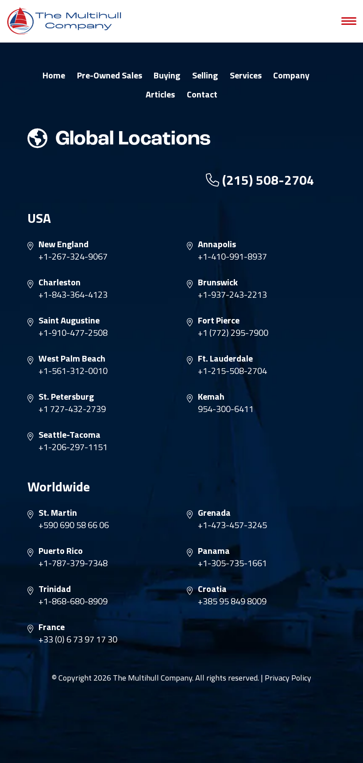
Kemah (211, 396)
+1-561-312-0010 (73, 371)
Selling (205, 75)
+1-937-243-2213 (232, 294)
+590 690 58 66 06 (74, 525)
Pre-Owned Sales (109, 75)
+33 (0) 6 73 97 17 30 (78, 639)
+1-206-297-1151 (73, 447)
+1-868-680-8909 (73, 601)
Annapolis (217, 244)
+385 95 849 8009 (232, 601)
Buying (167, 75)
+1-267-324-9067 (73, 256)
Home (53, 75)
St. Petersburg (66, 396)
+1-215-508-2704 (232, 371)
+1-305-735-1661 (232, 563)
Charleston (60, 282)
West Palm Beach (72, 358)
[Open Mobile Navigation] (348, 21)
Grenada (214, 512)
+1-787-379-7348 (73, 563)
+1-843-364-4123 (73, 294)
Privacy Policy (288, 677)
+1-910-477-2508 (73, 333)
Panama (214, 551)
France (52, 627)
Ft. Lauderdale (225, 358)
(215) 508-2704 (266, 180)
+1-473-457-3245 (232, 525)
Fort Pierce (218, 320)
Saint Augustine (69, 320)
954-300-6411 (226, 409)
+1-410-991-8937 (232, 256)
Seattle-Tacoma (69, 434)
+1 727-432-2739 (72, 409)
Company (291, 75)
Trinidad (55, 589)
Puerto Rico (61, 551)
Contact (202, 94)
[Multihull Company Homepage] (66, 21)
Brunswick (218, 282)
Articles (160, 94)
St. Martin (58, 512)
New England (64, 244)
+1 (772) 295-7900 (233, 333)
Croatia (212, 589)
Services (246, 75)
